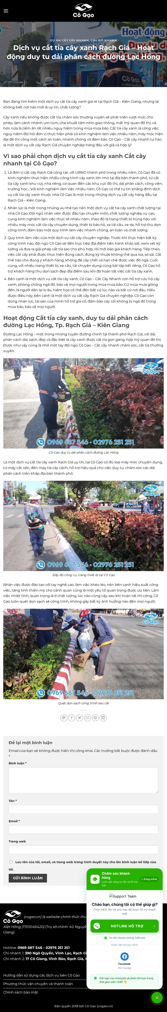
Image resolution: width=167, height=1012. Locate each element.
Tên (13, 801)
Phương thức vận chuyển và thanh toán (38, 984)
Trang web (17, 841)
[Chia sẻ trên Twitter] (79, 717)
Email (14, 821)
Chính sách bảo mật (20, 992)
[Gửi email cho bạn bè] (87, 717)
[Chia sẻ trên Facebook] (71, 717)
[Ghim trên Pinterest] (95, 717)
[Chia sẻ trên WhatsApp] (63, 717)
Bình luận (18, 763)
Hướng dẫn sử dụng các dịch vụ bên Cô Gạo (41, 975)
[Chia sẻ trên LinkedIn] (103, 717)
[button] (5, 10)
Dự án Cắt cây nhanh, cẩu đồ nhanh (83, 40)
